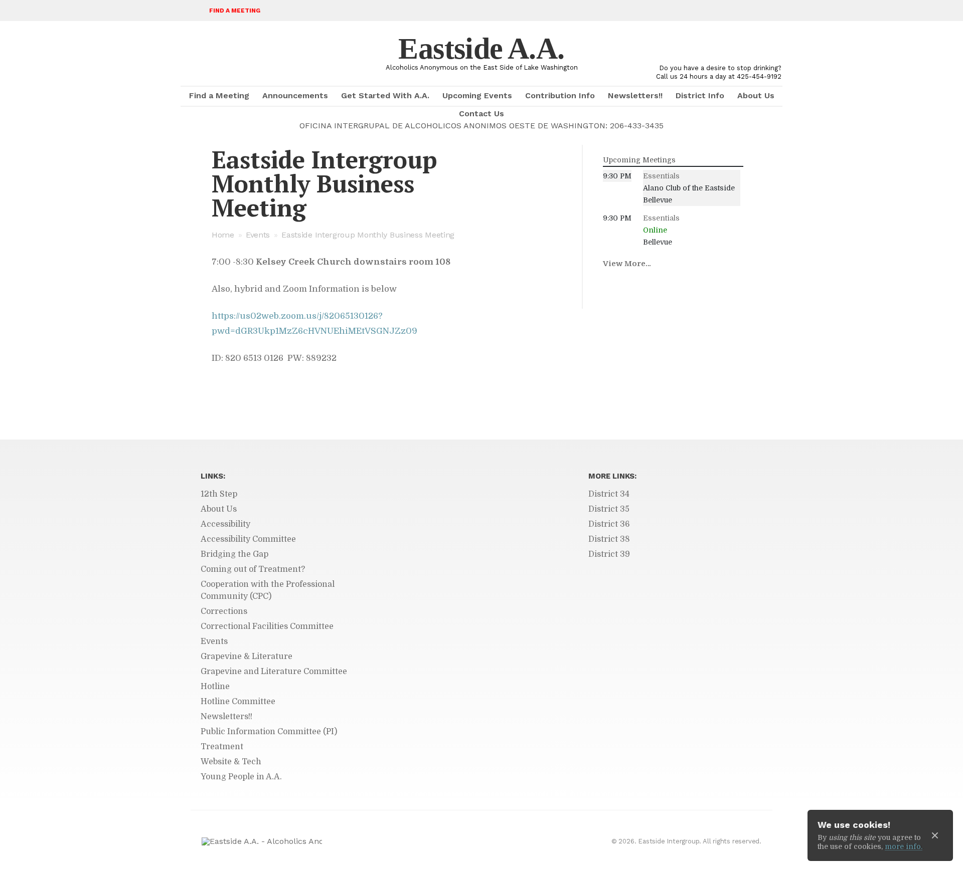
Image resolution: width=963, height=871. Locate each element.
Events (258, 235)
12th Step (219, 494)
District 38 (609, 539)
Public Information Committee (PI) (269, 731)
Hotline (215, 686)
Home (223, 235)
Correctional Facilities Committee (267, 626)
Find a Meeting (234, 10)
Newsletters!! (635, 95)
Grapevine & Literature (246, 656)
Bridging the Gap (234, 554)
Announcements (295, 95)
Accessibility (225, 524)
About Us (755, 95)
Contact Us (481, 113)
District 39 (609, 554)
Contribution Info (560, 95)
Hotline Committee (238, 701)
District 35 (608, 509)
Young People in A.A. (241, 776)
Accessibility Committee (248, 539)
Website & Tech (231, 761)
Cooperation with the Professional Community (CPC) (268, 590)
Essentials (661, 176)
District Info (700, 95)
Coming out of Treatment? (253, 569)
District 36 (609, 524)
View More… (627, 263)
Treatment (222, 746)
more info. (903, 846)
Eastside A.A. (481, 48)
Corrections (224, 611)
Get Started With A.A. (385, 95)
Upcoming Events (477, 95)
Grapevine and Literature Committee (274, 671)
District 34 (608, 494)
